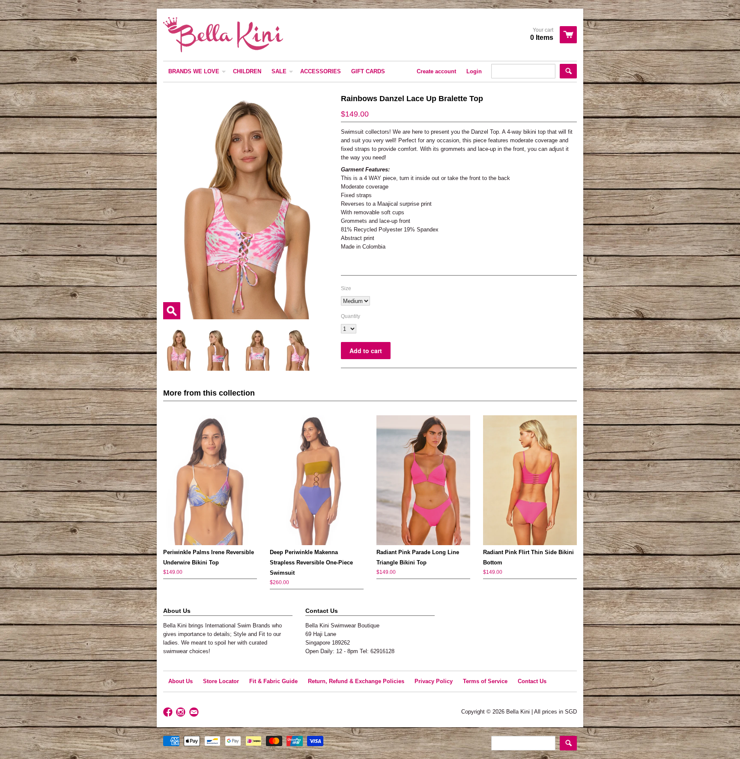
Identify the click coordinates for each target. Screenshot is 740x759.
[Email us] (194, 712)
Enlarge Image (171, 310)
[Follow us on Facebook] (168, 712)
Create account (436, 71)
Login (474, 71)
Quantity (350, 316)
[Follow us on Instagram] (181, 712)
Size (346, 288)
